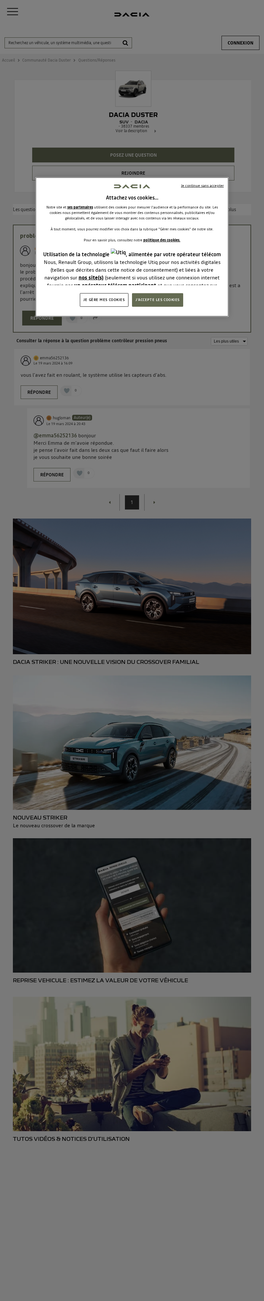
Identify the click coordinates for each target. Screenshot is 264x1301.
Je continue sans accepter (202, 185)
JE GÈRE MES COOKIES (104, 299)
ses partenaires (80, 206)
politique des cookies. (161, 240)
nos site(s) (91, 277)
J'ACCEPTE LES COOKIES (158, 299)
